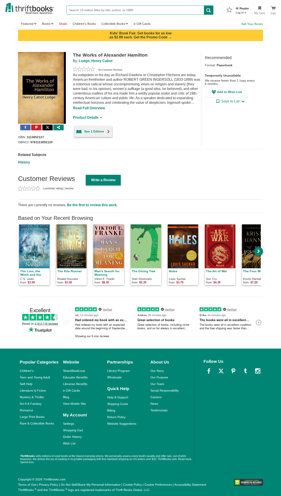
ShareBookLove (74, 370)
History (24, 162)
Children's (27, 370)
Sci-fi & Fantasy (30, 403)
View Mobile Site (74, 403)
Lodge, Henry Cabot (95, 61)
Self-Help (26, 384)
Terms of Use (27, 484)
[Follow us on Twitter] (221, 371)
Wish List (69, 443)
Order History (72, 437)
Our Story (157, 370)
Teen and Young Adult (35, 377)
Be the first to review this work (92, 205)
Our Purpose (159, 377)
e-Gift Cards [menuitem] (142, 23)
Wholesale (114, 377)
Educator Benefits (75, 377)
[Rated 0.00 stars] (84, 70)
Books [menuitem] (46, 23)
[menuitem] (242, 9)
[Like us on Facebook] (209, 371)
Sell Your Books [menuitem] (252, 24)
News (154, 403)
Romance (26, 410)
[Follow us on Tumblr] (245, 371)
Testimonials (159, 410)
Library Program (118, 370)
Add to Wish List (229, 92)
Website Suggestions (121, 423)
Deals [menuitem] (63, 23)
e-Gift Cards (71, 390)
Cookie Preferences (158, 484)
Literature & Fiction (33, 390)
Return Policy (116, 417)
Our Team (157, 384)
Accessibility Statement (190, 484)
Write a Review (103, 180)
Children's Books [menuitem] (84, 23)
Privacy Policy (48, 484)
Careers (156, 397)
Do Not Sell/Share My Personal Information (91, 484)
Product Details (86, 117)
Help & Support (117, 397)
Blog (66, 397)
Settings (68, 423)
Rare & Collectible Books (37, 423)
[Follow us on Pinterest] (233, 371)
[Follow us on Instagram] (257, 371)
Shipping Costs (117, 404)
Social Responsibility (164, 390)
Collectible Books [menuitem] (113, 23)
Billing (111, 410)
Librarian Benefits (75, 384)
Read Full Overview (89, 108)
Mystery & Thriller (32, 397)
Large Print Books (32, 417)
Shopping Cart (73, 430)
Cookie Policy (132, 484)
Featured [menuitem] (27, 23)
